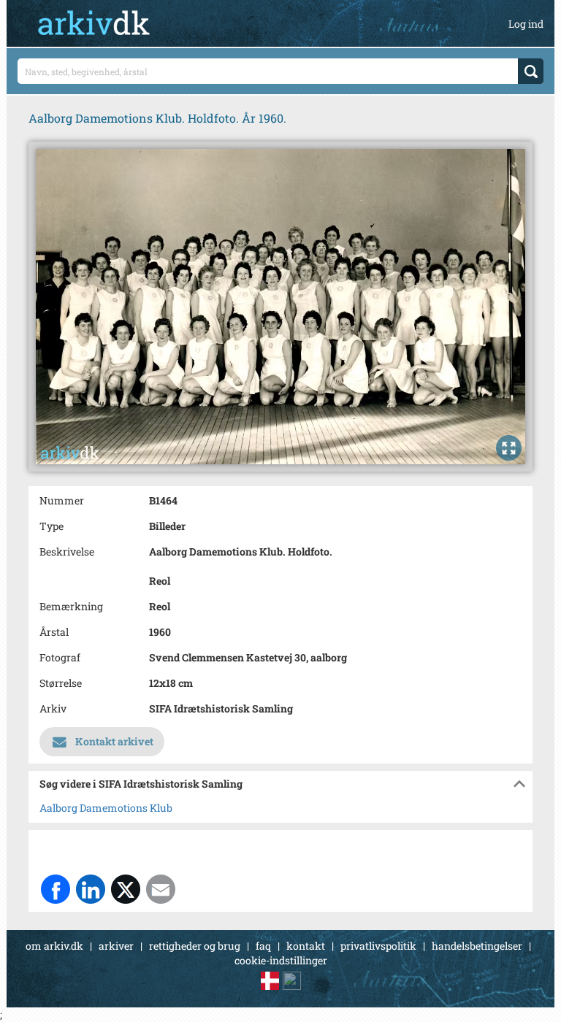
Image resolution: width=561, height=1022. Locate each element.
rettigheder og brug (194, 946)
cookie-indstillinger (280, 960)
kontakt (305, 946)
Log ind (525, 24)
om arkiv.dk (54, 946)
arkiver (116, 946)
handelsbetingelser (477, 946)
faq (263, 946)
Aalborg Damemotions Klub (105, 808)
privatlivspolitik (378, 946)
